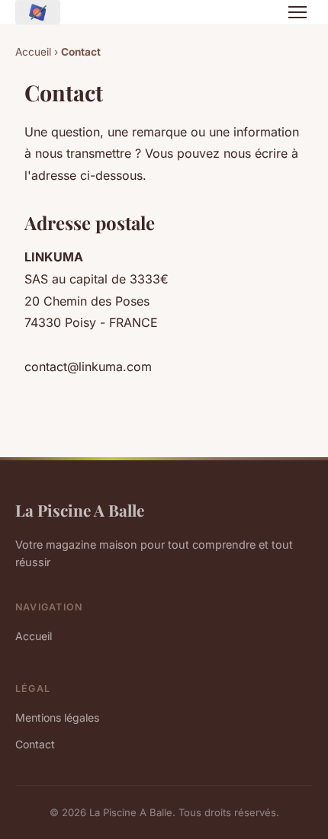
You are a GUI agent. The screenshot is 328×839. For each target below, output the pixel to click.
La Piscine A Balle (79, 509)
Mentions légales (57, 717)
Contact (35, 744)
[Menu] (297, 12)
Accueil (33, 52)
